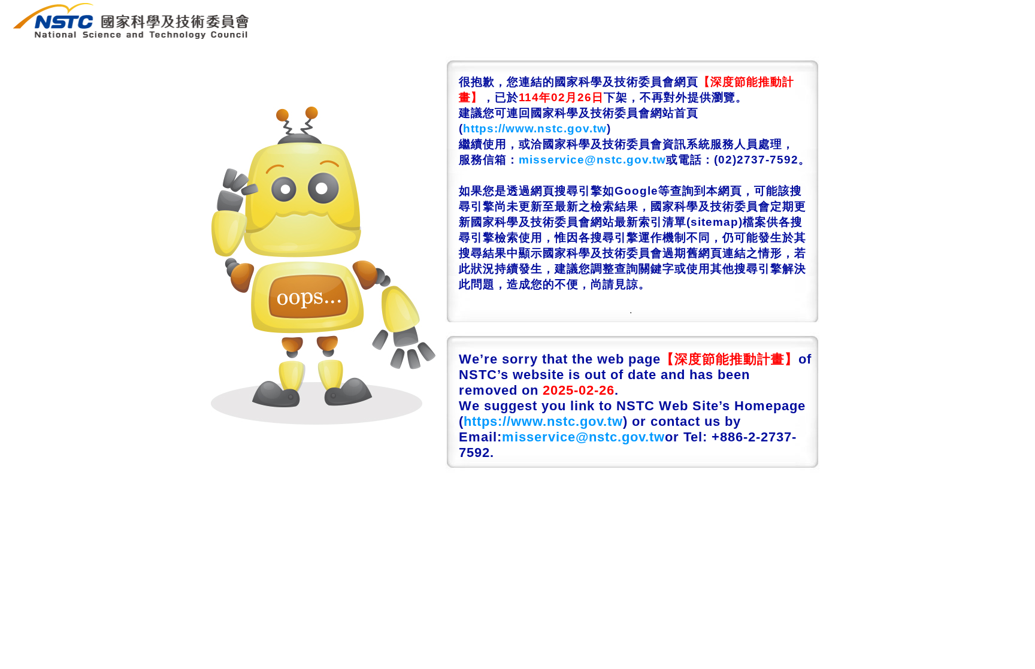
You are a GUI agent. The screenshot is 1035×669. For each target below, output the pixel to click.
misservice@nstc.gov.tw (592, 159)
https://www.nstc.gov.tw (535, 128)
